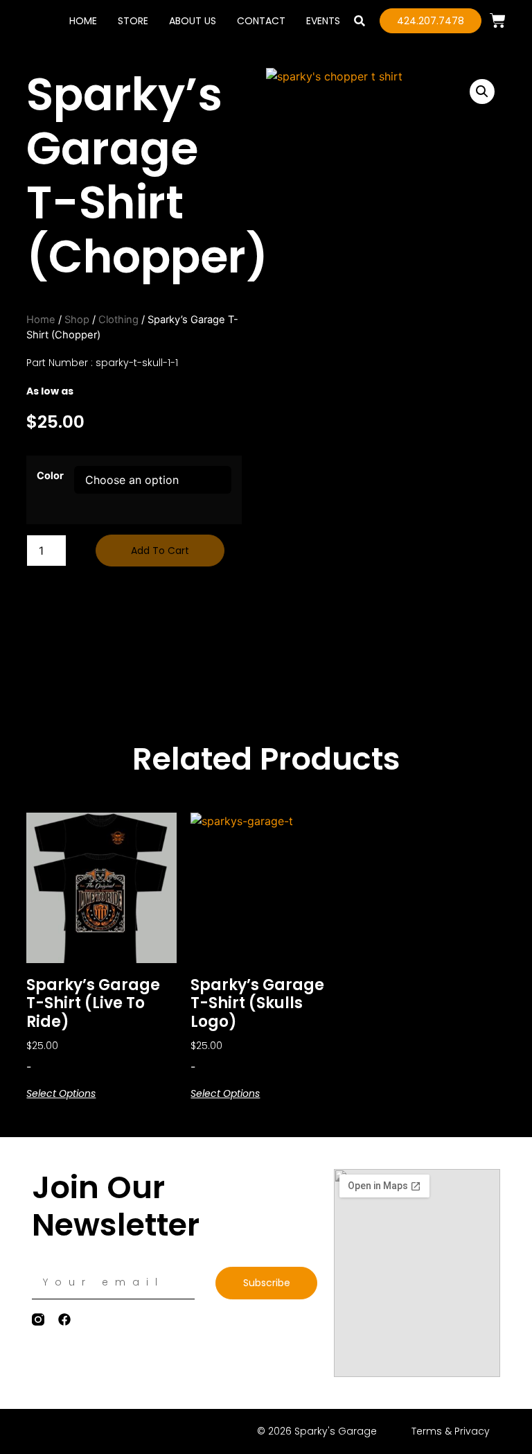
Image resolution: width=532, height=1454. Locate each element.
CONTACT (261, 21)
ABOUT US (192, 21)
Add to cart (160, 550)
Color (50, 476)
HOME (83, 21)
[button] (359, 21)
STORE (133, 21)
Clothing (118, 319)
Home (40, 319)
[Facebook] (64, 1319)
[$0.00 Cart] (498, 20)
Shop (76, 319)
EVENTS (323, 21)
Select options (61, 1093)
